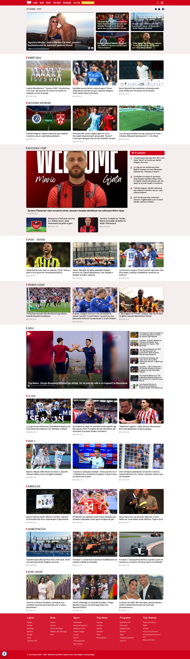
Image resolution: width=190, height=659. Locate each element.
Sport (48, 2)
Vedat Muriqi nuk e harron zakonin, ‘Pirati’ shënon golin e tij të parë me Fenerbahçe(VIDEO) (48, 273)
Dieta (98, 635)
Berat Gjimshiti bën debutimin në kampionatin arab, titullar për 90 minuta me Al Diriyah (139, 91)
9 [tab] (40, 48)
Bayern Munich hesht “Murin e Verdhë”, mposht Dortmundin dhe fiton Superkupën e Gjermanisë (47, 519)
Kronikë (29, 625)
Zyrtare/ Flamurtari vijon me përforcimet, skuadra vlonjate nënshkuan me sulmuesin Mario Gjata (76, 212)
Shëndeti (100, 631)
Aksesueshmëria (149, 640)
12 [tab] (45, 48)
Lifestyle (100, 625)
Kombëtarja (34, 57)
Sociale (29, 635)
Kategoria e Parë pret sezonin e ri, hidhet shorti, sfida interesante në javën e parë (61, 222)
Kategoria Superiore (39, 103)
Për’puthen (124, 625)
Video (42, 2)
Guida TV (123, 641)
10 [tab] (42, 48)
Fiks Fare (123, 631)
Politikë (29, 622)
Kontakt (145, 628)
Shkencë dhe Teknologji (58, 631)
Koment (53, 625)
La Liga (31, 396)
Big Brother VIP (125, 622)
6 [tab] (36, 48)
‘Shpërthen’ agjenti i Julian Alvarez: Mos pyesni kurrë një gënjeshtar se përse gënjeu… (139, 429)
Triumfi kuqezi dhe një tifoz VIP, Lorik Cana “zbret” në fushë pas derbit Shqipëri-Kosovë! (149, 160)
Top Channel (149, 617)
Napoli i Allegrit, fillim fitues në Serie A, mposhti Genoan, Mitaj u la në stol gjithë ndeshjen (47, 474)
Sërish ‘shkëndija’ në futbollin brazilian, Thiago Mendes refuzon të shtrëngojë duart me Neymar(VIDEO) (93, 606)
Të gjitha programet (127, 638)
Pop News (57, 2)
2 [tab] (29, 48)
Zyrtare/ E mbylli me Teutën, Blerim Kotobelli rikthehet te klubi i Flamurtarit (113, 222)
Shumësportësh (37, 529)
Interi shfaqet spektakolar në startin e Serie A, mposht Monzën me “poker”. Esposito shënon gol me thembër (141, 476)
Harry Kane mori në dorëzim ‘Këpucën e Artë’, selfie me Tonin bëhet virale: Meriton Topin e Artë (141, 519)
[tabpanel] (60, 31)
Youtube (76, 2)
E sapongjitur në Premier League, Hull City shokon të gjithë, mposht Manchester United (141, 316)
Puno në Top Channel (150, 631)
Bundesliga (34, 486)
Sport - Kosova (36, 239)
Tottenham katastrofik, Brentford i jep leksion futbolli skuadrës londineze (46, 316)
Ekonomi (30, 631)
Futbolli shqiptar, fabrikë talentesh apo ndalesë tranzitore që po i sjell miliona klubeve (47, 136)
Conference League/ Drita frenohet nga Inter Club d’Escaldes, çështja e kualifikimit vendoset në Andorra (141, 274)
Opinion (53, 622)
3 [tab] (31, 48)
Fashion (99, 628)
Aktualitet (30, 628)
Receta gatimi (101, 638)
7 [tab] (37, 48)
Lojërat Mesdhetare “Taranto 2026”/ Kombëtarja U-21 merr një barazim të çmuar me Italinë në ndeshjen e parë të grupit (48, 92)
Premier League (36, 284)
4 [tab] (33, 48)
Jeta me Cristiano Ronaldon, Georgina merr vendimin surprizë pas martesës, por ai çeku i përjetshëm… (46, 606)
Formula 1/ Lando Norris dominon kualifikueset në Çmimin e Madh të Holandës (95, 562)
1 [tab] (28, 48)
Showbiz (100, 622)
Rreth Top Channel (149, 622)
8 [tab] (39, 48)
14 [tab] (48, 48)
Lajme (35, 2)
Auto (52, 635)
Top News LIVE (87, 2)
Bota (52, 617)
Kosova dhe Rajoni (56, 628)
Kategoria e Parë (37, 148)
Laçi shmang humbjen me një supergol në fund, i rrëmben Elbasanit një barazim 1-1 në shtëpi (140, 136)
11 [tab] (43, 48)
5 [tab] (34, 48)
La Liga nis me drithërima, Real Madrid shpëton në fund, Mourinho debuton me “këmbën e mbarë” (148, 169)
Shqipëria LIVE (125, 628)
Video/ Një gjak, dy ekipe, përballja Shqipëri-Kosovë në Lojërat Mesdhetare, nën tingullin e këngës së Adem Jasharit (93, 274)
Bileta (145, 625)
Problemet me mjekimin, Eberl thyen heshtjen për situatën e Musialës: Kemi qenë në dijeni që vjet (94, 519)
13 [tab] (46, 48)
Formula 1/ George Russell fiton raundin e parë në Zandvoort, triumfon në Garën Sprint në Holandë (141, 562)
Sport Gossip (35, 572)
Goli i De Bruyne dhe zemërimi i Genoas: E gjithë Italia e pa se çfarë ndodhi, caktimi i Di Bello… (148, 199)
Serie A (31, 441)
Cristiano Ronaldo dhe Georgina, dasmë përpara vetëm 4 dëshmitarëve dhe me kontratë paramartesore (140, 606)
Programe (67, 2)
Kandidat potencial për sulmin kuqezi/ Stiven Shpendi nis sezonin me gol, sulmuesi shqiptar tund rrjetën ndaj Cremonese (93, 92)
